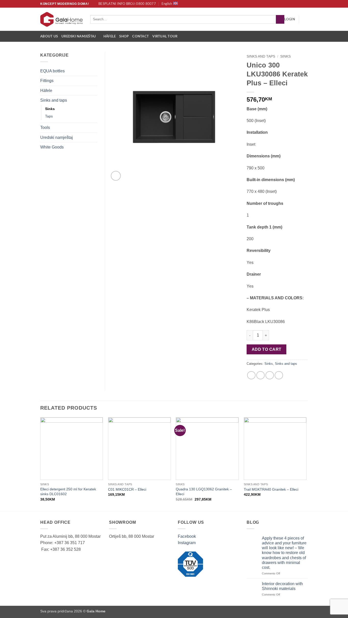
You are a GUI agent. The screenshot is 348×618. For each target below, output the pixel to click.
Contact (140, 36)
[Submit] (280, 19)
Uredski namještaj (78, 36)
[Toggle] (94, 71)
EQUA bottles (52, 71)
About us (49, 36)
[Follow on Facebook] (300, 4)
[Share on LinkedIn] (279, 375)
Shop (124, 36)
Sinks (285, 56)
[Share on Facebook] (251, 375)
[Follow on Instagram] (305, 4)
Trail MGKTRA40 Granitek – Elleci (271, 489)
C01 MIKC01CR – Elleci (127, 489)
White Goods (52, 147)
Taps (49, 116)
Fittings (46, 80)
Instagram (187, 543)
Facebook (187, 536)
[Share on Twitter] (260, 375)
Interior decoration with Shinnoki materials (282, 586)
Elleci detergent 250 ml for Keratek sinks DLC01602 (68, 491)
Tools (45, 127)
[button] (289, 19)
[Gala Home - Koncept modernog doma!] (61, 19)
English (167, 3)
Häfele (109, 36)
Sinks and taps (261, 56)
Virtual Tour (164, 36)
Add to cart (267, 349)
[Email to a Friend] (269, 375)
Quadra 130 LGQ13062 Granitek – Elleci (204, 491)
